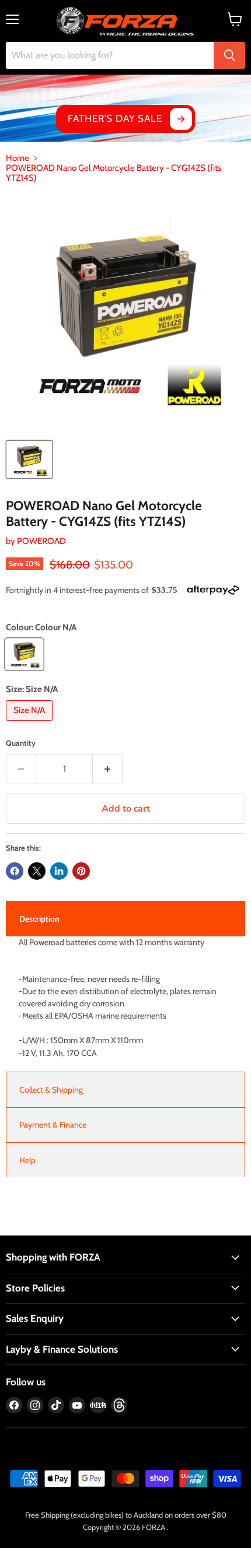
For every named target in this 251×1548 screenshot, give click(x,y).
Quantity (21, 743)
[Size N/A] (30, 723)
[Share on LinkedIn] (59, 871)
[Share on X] (37, 871)
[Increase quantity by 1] (108, 769)
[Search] (229, 55)
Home (17, 158)
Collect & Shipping (51, 1089)
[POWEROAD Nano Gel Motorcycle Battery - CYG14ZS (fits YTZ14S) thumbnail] (29, 459)
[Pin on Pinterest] (81, 871)
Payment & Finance (52, 1124)
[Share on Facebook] (14, 871)
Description (39, 919)
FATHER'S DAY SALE (115, 118)
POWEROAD (41, 541)
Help (27, 1160)
